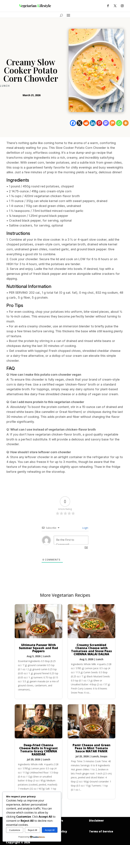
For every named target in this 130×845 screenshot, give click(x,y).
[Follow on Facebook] (108, 6)
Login (84, 527)
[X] (79, 123)
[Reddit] (86, 123)
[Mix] (112, 123)
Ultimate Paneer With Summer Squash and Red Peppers (38, 648)
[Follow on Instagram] (122, 6)
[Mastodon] (106, 123)
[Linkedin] (93, 123)
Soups (103, 756)
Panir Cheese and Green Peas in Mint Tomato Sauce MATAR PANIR (91, 748)
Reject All (32, 830)
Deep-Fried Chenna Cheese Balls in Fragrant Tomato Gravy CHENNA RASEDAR (38, 749)
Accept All (50, 830)
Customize (14, 830)
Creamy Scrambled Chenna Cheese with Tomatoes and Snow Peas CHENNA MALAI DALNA (91, 649)
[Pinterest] (99, 123)
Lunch (5, 86)
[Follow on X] (115, 6)
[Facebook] (73, 123)
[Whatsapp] (119, 123)
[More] (126, 123)
